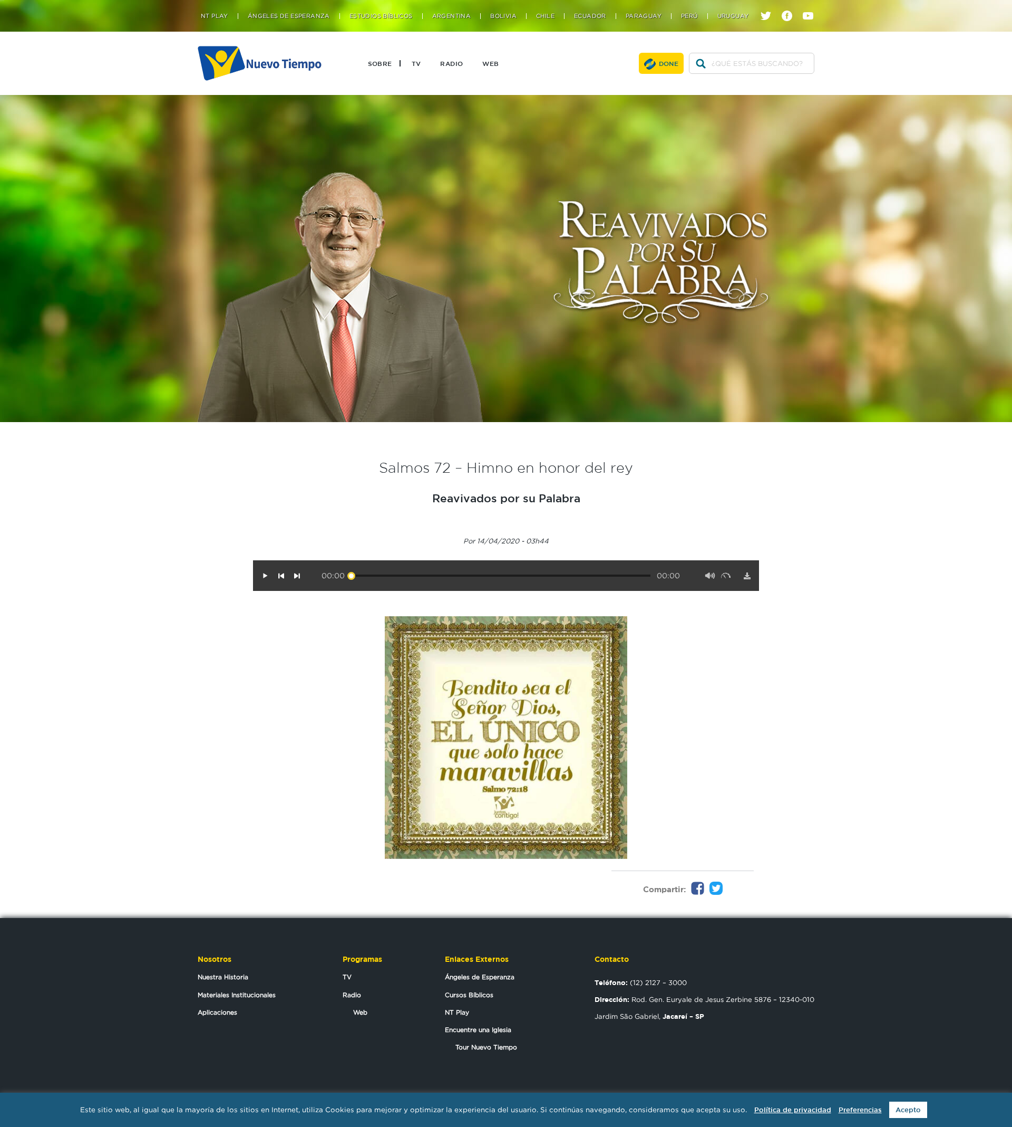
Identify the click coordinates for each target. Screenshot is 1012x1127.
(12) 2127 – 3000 (641, 982)
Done (669, 63)
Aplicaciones (217, 1012)
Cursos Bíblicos (469, 994)
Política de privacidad (792, 1110)
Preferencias (860, 1110)
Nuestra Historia (223, 976)
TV (416, 63)
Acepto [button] (908, 1110)
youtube (812, 6)
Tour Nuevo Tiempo (486, 1047)
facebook (790, 6)
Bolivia (503, 16)
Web (490, 63)
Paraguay (643, 16)
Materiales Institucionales (237, 994)
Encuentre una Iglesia (478, 1029)
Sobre (380, 63)
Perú (689, 16)
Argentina (451, 16)
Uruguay (733, 16)
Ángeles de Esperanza (289, 16)
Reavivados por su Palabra (506, 498)
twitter (769, 6)
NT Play (214, 16)
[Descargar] (747, 576)
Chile (545, 16)
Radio (451, 63)
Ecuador (590, 16)
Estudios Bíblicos (381, 16)
